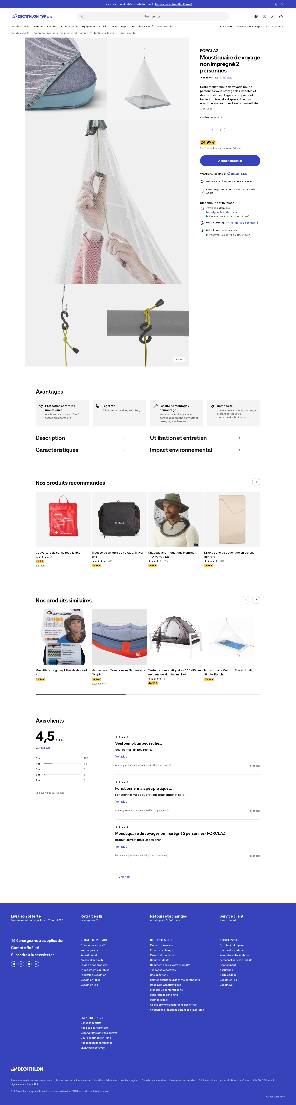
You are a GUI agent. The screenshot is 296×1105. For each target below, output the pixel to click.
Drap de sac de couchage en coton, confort (229, 554)
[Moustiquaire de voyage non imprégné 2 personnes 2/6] (66, 79)
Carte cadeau (274, 26)
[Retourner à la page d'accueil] (32, 16)
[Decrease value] (204, 130)
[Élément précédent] (246, 482)
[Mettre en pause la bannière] (277, 4)
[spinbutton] (212, 130)
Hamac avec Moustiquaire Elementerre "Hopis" (118, 672)
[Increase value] (221, 130)
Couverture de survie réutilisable (58, 552)
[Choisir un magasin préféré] (256, 16)
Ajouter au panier (230, 160)
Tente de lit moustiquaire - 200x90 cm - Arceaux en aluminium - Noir (175, 672)
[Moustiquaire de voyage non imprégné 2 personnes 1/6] (148, 79)
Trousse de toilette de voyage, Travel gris (117, 554)
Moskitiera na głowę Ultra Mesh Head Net (61, 672)
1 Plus (179, 359)
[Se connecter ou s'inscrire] (273, 16)
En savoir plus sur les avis (50, 792)
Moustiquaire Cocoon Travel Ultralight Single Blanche (230, 672)
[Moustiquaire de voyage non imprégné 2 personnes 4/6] (66, 325)
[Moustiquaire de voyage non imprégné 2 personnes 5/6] (148, 325)
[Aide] (264, 16)
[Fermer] (282, 4)
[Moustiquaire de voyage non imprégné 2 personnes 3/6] (107, 202)
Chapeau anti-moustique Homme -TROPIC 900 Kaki (172, 554)
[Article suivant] (256, 482)
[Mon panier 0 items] (281, 16)
